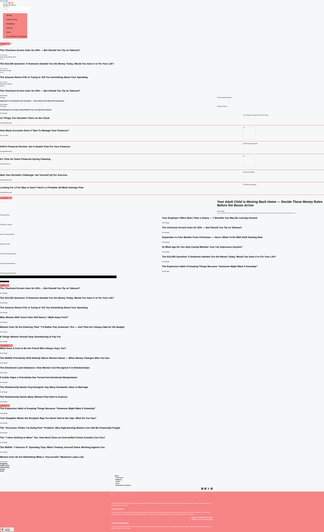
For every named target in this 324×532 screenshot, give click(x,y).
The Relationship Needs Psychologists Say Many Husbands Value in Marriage (44, 387)
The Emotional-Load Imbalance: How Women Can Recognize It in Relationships (45, 367)
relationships (4, 467)
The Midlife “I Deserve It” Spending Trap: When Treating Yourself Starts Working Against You (52, 447)
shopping (2, 97)
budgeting (3, 464)
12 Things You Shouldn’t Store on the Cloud (24, 118)
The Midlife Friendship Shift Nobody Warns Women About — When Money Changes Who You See (55, 358)
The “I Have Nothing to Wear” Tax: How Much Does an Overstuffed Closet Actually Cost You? (52, 437)
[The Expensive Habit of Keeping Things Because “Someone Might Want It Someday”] (7, 263)
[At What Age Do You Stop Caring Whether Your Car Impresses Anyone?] (222, 106)
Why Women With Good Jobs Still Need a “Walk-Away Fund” (34, 317)
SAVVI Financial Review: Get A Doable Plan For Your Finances (35, 146)
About (117, 483)
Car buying (3, 106)
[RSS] (12, 3)
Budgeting (118, 479)
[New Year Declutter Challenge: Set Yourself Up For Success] (248, 172)
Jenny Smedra (4, 135)
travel (2, 471)
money (2, 469)
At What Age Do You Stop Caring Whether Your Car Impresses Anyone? (26, 110)
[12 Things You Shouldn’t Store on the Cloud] (255, 115)
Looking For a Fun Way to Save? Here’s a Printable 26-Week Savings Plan (42, 187)
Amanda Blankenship (6, 123)
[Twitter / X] (208, 489)
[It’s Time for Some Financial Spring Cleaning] (249, 167)
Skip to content (4, 1)
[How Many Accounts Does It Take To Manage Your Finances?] (249, 139)
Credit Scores (119, 477)
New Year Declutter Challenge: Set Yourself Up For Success (33, 175)
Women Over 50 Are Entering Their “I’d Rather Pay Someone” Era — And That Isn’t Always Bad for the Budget (62, 327)
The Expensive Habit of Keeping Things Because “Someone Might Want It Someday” (210, 266)
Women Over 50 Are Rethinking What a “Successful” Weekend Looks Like (42, 457)
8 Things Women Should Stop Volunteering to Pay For (30, 336)
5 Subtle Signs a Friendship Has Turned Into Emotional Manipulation (38, 377)
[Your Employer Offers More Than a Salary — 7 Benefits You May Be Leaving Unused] (5, 215)
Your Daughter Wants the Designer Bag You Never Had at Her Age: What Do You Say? (48, 418)
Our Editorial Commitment (123, 485)
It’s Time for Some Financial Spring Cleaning (25, 159)
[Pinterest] (9, 3)
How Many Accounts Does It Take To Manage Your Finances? (34, 130)
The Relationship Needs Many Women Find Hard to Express (34, 397)
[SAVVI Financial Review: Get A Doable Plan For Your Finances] (250, 143)
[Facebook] (7, 3)
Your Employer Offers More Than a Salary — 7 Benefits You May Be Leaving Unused (209, 218)
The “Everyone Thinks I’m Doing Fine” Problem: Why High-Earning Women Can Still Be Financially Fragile (60, 428)
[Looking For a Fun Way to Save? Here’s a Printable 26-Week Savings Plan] (249, 184)
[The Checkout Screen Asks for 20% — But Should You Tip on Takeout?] (6, 84)
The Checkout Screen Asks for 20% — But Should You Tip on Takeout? (40, 50)
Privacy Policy (190, 514)
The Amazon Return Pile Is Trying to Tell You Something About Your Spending (44, 77)
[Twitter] (4, 3)
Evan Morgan (3, 95)
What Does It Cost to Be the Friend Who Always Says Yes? (33, 348)
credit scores (4, 465)
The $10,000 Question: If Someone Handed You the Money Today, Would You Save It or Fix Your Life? (57, 63)
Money (2, 86)
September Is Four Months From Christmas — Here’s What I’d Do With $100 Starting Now (32, 101)
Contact (117, 481)
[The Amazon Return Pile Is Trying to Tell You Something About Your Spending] (5, 70)
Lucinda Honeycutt (5, 164)
